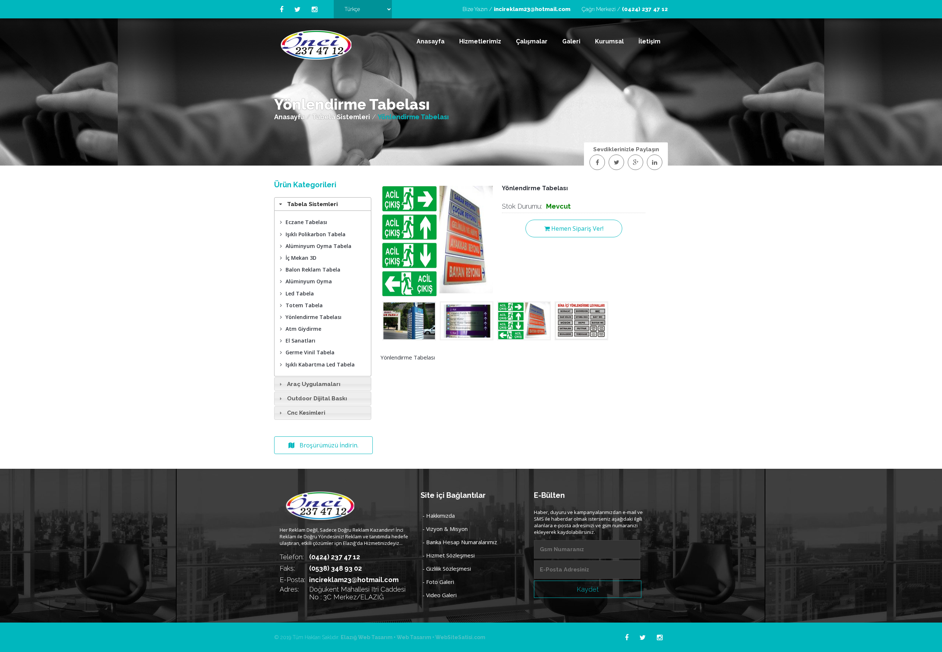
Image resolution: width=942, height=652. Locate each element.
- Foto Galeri (438, 581)
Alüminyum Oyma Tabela (318, 245)
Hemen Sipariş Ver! (576, 228)
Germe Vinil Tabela (310, 352)
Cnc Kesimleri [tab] (306, 413)
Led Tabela (300, 293)
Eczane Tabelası (306, 222)
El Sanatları (300, 340)
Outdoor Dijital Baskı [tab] (317, 398)
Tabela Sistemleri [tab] (312, 204)
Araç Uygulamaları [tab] (313, 384)
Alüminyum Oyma (309, 281)
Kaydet (588, 589)
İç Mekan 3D (301, 257)
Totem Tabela (304, 305)
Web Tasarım (414, 637)
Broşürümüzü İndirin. (328, 445)
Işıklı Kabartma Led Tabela (320, 364)
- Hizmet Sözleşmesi (448, 555)
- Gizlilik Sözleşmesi (446, 568)
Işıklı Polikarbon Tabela (316, 234)
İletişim (649, 41)
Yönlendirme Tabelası (313, 316)
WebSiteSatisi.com (460, 637)
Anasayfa (431, 41)
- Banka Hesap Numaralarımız (459, 542)
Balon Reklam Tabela (313, 269)
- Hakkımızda (438, 515)
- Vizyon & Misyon (445, 528)
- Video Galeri (439, 595)
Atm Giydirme (303, 328)
